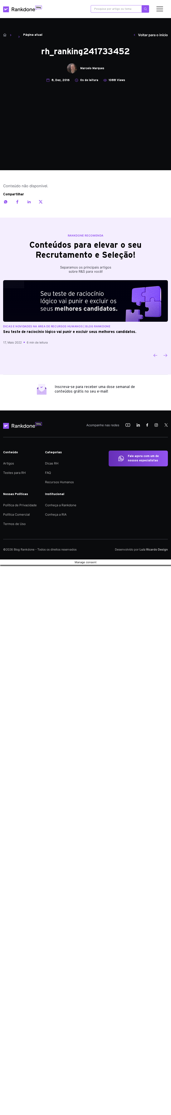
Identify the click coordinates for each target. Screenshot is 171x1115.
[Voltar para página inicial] (24, 425)
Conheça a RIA (56, 514)
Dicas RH (51, 463)
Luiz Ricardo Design (154, 549)
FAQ (48, 473)
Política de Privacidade (20, 505)
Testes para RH (14, 473)
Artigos (8, 463)
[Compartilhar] (5, 201)
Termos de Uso (14, 524)
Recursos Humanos (59, 482)
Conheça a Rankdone (60, 505)
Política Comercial (16, 514)
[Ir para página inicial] (22, 9)
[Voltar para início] (4, 35)
